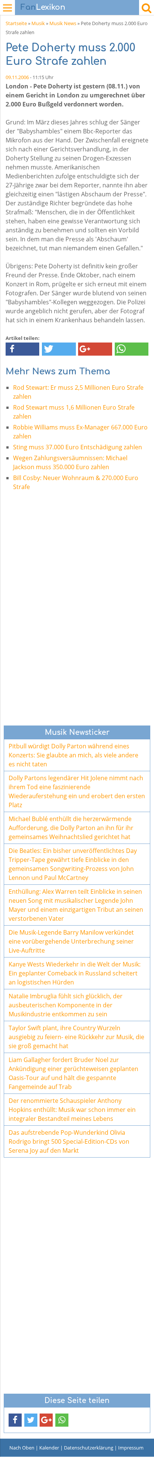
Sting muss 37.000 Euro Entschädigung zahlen (77, 447)
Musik (38, 23)
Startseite (16, 23)
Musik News (62, 23)
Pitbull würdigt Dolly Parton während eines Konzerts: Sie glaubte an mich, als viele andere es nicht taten (73, 755)
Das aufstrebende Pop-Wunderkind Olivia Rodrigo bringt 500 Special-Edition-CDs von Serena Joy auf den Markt (69, 1141)
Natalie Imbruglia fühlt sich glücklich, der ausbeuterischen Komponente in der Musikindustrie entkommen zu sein (66, 1005)
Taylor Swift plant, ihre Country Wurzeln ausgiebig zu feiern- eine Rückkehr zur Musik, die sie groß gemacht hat (76, 1037)
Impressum (131, 1447)
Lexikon (43, 7)
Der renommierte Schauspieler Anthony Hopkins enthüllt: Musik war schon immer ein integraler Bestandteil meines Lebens (72, 1109)
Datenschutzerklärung (88, 1447)
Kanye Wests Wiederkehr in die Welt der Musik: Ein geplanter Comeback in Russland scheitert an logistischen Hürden (75, 973)
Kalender (49, 1447)
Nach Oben (21, 1447)
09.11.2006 (17, 77)
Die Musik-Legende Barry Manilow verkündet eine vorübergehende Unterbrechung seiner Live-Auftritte (71, 941)
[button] (22, 349)
